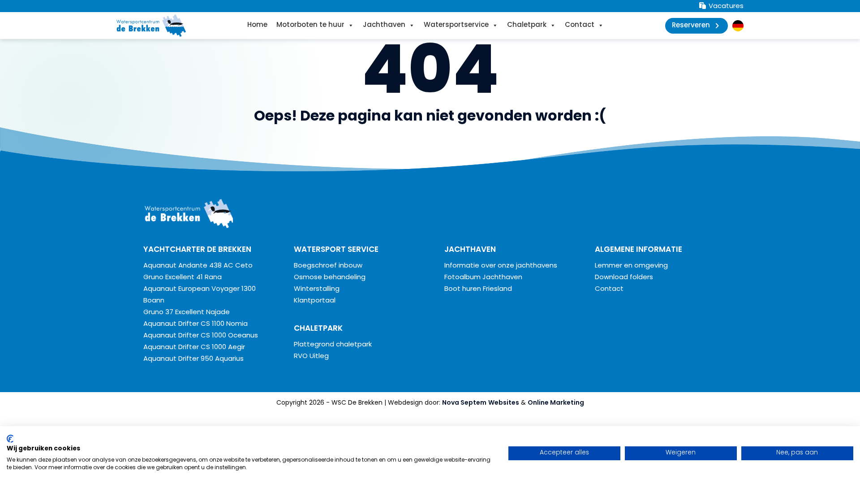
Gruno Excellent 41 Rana (182, 277)
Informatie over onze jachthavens (500, 266)
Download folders (624, 277)
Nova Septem (464, 403)
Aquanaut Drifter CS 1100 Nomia (195, 324)
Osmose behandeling (330, 277)
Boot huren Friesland (478, 289)
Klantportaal (314, 301)
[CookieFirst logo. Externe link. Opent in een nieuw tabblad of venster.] (10, 439)
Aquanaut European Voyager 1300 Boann (199, 295)
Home (257, 25)
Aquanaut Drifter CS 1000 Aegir (194, 347)
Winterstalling (317, 289)
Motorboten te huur (310, 25)
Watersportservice (456, 25)
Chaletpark (526, 25)
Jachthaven (384, 25)
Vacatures (725, 6)
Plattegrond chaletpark (333, 344)
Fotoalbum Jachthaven (483, 277)
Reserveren (691, 25)
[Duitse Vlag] (738, 25)
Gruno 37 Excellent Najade (186, 312)
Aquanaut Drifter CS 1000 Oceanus (200, 336)
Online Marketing (556, 403)
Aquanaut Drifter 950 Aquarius (193, 359)
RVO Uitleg (311, 356)
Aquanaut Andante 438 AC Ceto (198, 266)
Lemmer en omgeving (631, 266)
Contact (579, 25)
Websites (503, 403)
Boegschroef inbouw (328, 266)
